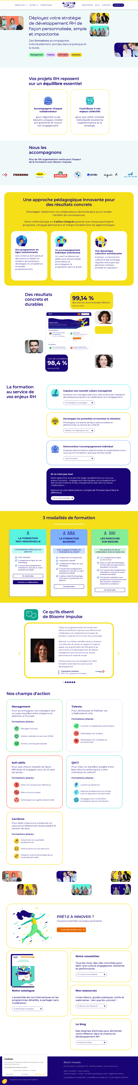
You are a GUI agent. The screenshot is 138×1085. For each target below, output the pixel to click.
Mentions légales (70, 1074)
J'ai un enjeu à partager (61, 498)
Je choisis (24, 1074)
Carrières (76, 55)
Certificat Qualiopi (95, 1066)
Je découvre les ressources (87, 1006)
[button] (21, 4)
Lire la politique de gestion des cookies (15, 1067)
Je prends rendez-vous (71, 930)
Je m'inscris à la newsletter (87, 974)
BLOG (97, 5)
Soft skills (63, 55)
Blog (65, 1071)
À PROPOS (106, 5)
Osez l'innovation (71, 458)
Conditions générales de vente (96, 1074)
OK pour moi (40, 1074)
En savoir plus (28, 576)
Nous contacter (83, 1071)
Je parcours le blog (84, 1042)
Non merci (9, 1074)
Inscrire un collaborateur (28, 582)
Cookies (81, 1074)
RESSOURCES (87, 5)
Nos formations (69, 1066)
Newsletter (72, 1071)
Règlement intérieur (116, 1074)
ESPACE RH (118, 5)
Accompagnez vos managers (76, 403)
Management (37, 55)
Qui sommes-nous (111, 1066)
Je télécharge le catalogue (24, 1009)
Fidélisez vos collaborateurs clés (77, 431)
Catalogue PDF (82, 1066)
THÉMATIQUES (46, 5)
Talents (50, 55)
